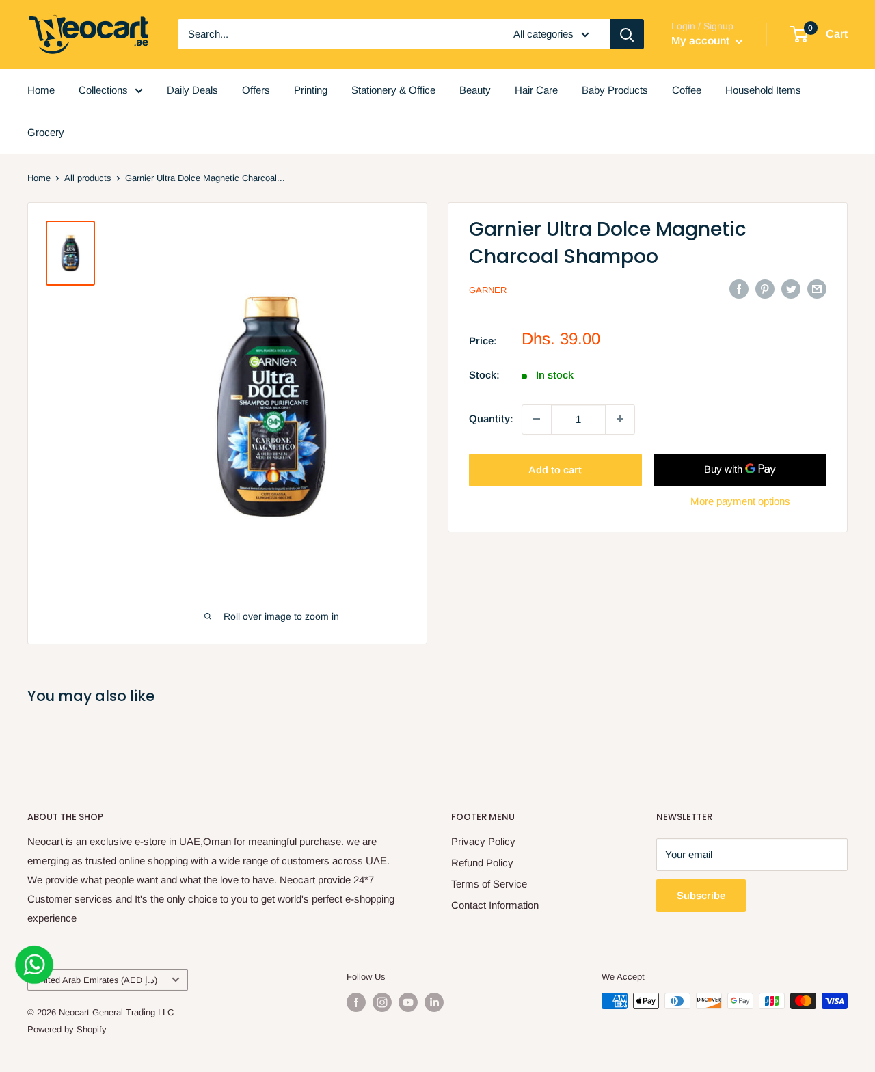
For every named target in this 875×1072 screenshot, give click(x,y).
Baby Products (615, 90)
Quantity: (491, 418)
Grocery (45, 132)
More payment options (740, 500)
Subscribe (701, 895)
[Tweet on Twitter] (790, 289)
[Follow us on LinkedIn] (434, 1002)
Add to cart (555, 469)
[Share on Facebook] (739, 289)
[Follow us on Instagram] (382, 1002)
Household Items (763, 90)
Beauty (475, 90)
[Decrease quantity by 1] (536, 418)
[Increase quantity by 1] (620, 418)
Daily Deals (192, 90)
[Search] (627, 34)
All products (87, 178)
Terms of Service (489, 884)
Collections (103, 90)
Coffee (686, 90)
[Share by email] (816, 289)
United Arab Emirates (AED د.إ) (96, 980)
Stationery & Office (393, 90)
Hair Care (536, 90)
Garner (488, 290)
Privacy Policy (483, 841)
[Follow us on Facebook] (356, 1002)
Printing (310, 90)
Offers (256, 90)
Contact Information (495, 905)
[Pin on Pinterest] (765, 289)
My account (701, 40)
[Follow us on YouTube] (408, 1002)
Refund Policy (482, 862)
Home (41, 90)
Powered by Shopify (67, 1029)
